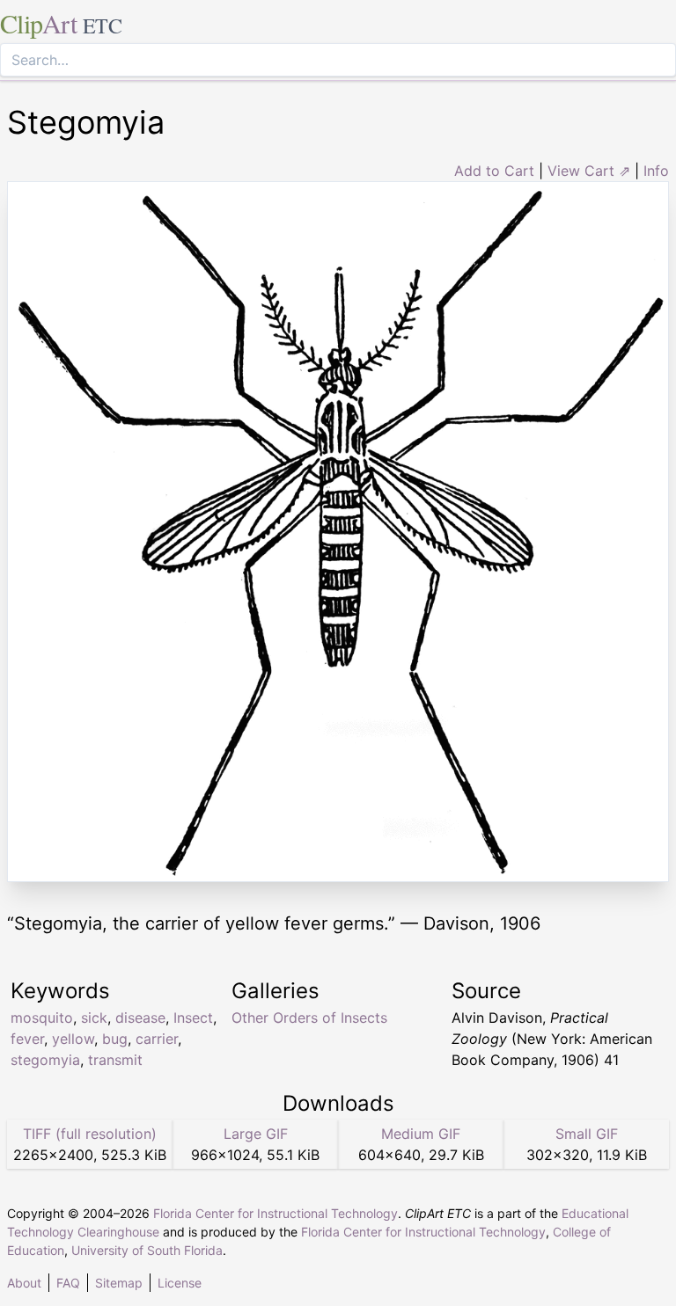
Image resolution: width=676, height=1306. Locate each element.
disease (140, 1017)
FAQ (68, 1282)
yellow (73, 1038)
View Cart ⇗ (588, 170)
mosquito (42, 1017)
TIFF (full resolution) (90, 1133)
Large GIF (256, 1133)
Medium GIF (420, 1133)
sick (94, 1017)
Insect (193, 1017)
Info (656, 170)
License (180, 1282)
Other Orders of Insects (309, 1017)
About (24, 1282)
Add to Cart (494, 170)
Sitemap (119, 1282)
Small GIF (586, 1133)
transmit (115, 1060)
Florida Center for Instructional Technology (275, 1213)
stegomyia (45, 1060)
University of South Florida (147, 1250)
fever (27, 1038)
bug (115, 1038)
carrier (157, 1038)
